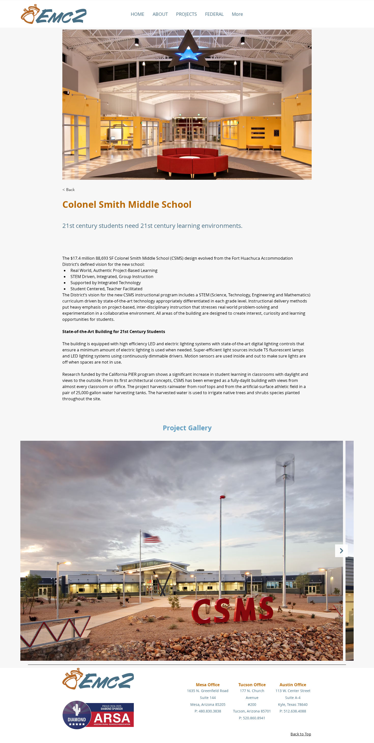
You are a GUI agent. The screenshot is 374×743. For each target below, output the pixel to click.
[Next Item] (341, 550)
